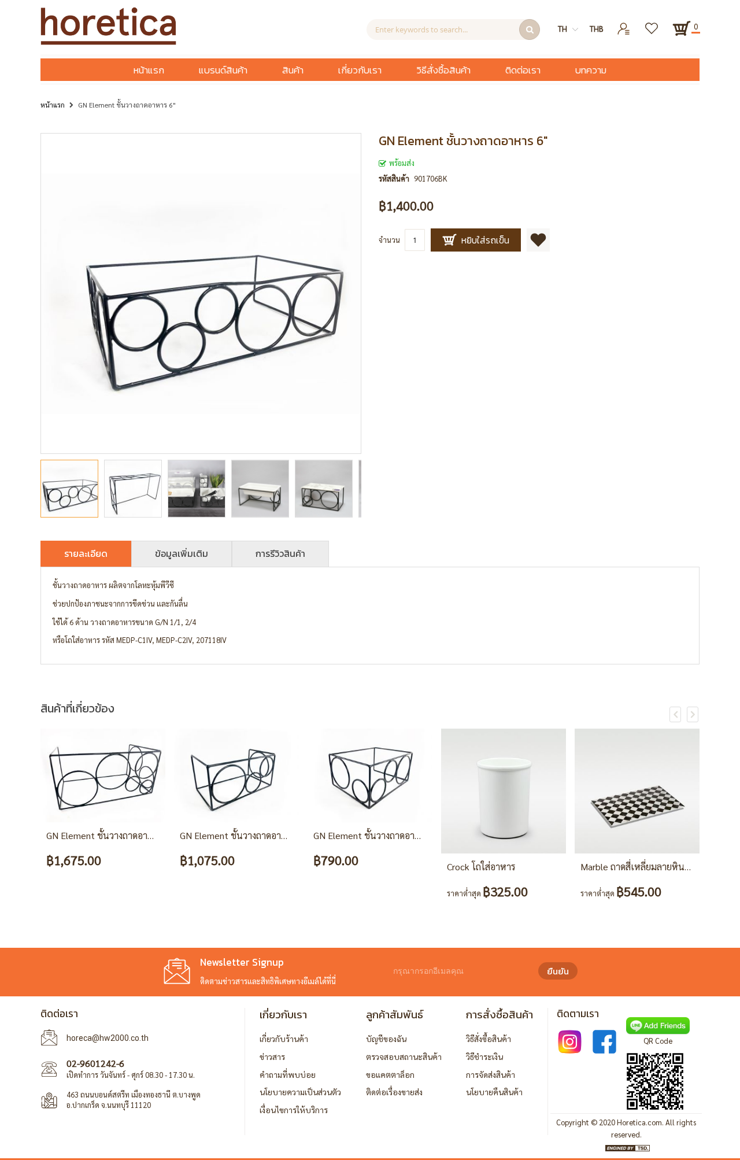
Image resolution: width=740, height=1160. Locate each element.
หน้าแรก (52, 104)
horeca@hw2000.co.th (107, 1038)
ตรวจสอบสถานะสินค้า (404, 1056)
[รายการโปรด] (652, 24)
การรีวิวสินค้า (280, 553)
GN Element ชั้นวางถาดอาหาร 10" (112, 835)
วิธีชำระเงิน (484, 1056)
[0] (681, 28)
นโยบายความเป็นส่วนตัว (300, 1092)
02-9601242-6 (95, 1063)
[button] (136, 488)
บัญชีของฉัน (386, 1038)
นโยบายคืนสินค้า (494, 1092)
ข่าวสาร (272, 1056)
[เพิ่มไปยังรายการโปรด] (538, 240)
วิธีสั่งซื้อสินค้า (488, 1038)
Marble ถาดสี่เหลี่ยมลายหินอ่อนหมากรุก (656, 866)
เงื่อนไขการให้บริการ (294, 1109)
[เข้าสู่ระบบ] (624, 24)
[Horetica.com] (108, 42)
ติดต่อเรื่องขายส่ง (394, 1092)
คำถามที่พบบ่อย (288, 1074)
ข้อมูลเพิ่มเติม (181, 553)
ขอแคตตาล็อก (390, 1074)
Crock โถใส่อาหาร (481, 866)
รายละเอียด (86, 553)
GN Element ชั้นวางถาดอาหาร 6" (244, 835)
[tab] (85, 554)
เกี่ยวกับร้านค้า (284, 1038)
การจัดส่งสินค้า (490, 1074)
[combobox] (453, 29)
